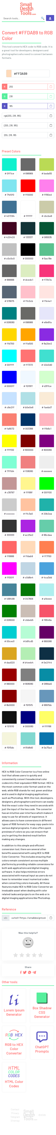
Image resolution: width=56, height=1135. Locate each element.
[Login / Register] (50, 18)
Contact (15, 1109)
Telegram (15, 1116)
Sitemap (15, 1120)
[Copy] (51, 87)
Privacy (15, 1113)
